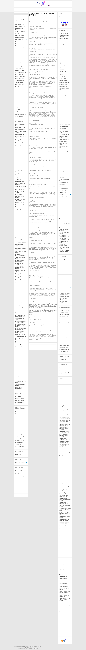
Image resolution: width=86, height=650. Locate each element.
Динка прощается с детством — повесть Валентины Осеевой (20, 316)
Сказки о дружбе (62, 42)
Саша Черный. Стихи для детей (20, 72)
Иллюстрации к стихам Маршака (64, 296)
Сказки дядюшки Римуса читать (64, 158)
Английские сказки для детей (64, 310)
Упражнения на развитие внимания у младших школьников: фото (64, 612)
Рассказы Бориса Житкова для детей (20, 212)
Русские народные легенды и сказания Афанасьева (20, 421)
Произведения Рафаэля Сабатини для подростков (19, 167)
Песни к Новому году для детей (20, 473)
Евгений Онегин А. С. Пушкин (20, 127)
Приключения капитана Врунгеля (20, 204)
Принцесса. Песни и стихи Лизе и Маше (20, 112)
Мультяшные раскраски (63, 578)
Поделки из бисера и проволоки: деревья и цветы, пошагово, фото (64, 439)
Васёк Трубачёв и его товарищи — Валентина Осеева (20, 310)
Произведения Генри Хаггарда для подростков (20, 171)
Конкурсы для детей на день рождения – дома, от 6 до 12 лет (64, 626)
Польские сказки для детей (63, 347)
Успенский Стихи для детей (19, 49)
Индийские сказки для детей (64, 339)
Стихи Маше (17, 90)
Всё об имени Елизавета (63, 359)
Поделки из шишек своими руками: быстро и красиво (63, 476)
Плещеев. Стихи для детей (19, 70)
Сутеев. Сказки (61, 194)
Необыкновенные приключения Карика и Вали (64, 114)
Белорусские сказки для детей (64, 330)
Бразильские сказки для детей (64, 345)
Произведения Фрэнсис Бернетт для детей (20, 274)
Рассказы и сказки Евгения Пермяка (19, 293)
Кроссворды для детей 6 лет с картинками (64, 589)
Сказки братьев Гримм (63, 208)
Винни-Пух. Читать (62, 76)
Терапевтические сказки (63, 156)
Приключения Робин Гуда (19, 440)
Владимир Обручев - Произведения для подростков (64, 239)
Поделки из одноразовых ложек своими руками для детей (64, 523)
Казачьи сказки (61, 202)
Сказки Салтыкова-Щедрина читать (64, 89)
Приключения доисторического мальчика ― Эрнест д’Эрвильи (20, 353)
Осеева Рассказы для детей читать (19, 319)
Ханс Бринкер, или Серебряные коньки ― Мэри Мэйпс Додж (20, 362)
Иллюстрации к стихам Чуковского (63, 299)
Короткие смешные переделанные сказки (18, 388)
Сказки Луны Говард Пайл (63, 38)
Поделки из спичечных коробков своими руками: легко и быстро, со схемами (64, 483)
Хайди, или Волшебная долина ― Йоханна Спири (20, 350)
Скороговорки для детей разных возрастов (20, 20)
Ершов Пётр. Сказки (62, 78)
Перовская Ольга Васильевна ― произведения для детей (20, 329)
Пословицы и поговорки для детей (20, 114)
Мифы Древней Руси (18, 413)
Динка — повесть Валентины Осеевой (20, 313)
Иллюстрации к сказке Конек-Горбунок (64, 285)
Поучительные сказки (62, 160)
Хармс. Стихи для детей (19, 82)
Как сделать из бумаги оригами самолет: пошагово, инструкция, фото (64, 414)
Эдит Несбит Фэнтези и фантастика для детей (63, 245)
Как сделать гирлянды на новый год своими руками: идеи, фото (64, 542)
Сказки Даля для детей (63, 80)
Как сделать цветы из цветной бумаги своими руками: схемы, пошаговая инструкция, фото (64, 390)
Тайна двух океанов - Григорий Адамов (64, 248)
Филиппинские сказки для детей (64, 341)
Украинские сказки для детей (64, 322)
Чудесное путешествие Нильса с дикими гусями (64, 36)
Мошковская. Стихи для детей (20, 43)
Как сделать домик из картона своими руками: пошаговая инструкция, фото (64, 406)
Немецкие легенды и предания (20, 436)
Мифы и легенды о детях (19, 411)
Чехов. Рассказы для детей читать (20, 242)
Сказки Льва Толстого (62, 71)
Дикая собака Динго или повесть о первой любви (20, 184)
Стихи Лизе (17, 92)
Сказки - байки (61, 50)
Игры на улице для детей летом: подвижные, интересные (64, 633)
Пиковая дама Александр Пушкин (20, 129)
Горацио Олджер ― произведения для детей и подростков (21, 227)
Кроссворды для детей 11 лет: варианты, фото (64, 596)
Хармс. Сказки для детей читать (64, 134)
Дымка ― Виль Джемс (18, 344)
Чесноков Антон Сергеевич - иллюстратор (64, 563)
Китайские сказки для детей (63, 320)
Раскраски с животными (63, 576)
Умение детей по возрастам (63, 586)
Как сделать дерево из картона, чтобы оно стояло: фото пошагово (64, 402)
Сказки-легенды (62, 46)
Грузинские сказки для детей (64, 326)
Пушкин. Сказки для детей (63, 33)
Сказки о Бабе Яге (62, 184)
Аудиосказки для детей (19, 17)
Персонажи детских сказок (63, 67)
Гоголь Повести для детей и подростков (19, 197)
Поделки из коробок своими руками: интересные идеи (63, 479)
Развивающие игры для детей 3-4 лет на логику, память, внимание (64, 623)
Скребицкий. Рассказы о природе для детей (20, 237)
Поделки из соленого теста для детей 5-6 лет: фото (64, 466)
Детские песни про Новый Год (20, 476)
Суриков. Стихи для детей (19, 68)
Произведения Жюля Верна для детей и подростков (20, 143)
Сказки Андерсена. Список (63, 171)
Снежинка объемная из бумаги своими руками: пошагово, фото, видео (64, 513)
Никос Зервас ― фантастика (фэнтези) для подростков (64, 251)
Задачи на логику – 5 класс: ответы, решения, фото (63, 616)
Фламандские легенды (19, 444)
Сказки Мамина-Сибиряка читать (64, 82)
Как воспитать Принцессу (63, 259)
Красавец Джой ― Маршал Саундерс (19, 347)
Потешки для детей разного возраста (19, 29)
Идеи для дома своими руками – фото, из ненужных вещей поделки (64, 410)
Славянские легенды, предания (20, 423)
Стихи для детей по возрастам (20, 107)
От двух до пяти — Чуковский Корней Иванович (64, 373)
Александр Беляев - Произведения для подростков (64, 236)
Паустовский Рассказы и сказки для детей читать (20, 200)
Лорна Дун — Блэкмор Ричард (20, 355)
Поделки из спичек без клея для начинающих (64, 487)
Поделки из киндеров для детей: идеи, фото (64, 517)
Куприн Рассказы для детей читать (19, 245)
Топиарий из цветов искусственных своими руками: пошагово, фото (64, 456)
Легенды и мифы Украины (19, 425)
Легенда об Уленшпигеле (19, 446)
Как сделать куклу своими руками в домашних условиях (64, 532)
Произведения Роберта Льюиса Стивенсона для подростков (20, 152)
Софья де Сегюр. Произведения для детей (20, 367)
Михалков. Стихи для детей (19, 37)
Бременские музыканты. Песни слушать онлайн (20, 483)
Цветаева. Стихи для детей (19, 78)
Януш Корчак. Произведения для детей (20, 370)
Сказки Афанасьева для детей (64, 204)
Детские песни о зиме (18, 478)
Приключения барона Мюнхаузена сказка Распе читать (64, 106)
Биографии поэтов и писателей (64, 381)
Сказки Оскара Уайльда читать (64, 95)
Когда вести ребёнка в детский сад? (64, 264)
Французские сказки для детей (64, 324)
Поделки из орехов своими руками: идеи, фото (63, 529)
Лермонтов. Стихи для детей (20, 31)
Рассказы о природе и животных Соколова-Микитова (20, 240)
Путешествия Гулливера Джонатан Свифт (63, 111)
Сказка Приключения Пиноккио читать (64, 120)
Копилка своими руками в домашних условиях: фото (63, 463)
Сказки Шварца (61, 177)
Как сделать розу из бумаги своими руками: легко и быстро (64, 490)
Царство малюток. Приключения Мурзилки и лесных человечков (64, 62)
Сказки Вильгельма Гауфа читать (64, 91)
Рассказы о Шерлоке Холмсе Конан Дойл (20, 339)
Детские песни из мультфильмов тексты (20, 486)
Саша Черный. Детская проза (20, 209)
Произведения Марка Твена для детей (20, 137)
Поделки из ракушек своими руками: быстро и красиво (63, 493)
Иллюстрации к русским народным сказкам (63, 291)
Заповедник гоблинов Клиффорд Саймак (64, 242)
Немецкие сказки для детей (63, 316)
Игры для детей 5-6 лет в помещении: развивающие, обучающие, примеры (63, 619)
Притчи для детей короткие (19, 398)
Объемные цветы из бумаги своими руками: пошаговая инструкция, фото (63, 435)
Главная (16, 14)
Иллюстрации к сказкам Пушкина (63, 288)
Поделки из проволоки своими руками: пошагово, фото (64, 536)
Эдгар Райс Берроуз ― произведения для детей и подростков (19, 224)
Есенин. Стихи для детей (19, 53)
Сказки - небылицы (62, 48)
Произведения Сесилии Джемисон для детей (19, 280)
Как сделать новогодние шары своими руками (64, 545)
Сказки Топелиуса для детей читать (64, 147)
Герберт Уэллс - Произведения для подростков (64, 230)
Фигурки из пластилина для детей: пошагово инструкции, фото (64, 460)
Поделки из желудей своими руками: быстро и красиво (64, 520)
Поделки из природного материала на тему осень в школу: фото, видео (65, 499)
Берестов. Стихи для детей (19, 45)
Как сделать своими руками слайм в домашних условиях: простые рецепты (65, 399)
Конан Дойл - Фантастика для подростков (64, 233)
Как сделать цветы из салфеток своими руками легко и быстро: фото (64, 421)
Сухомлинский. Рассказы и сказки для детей (20, 252)
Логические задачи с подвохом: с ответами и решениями (64, 609)
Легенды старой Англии (19, 442)
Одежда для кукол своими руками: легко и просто (64, 473)
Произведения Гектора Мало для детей (20, 287)
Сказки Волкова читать (63, 84)
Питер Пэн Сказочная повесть (64, 122)
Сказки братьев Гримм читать (64, 173)
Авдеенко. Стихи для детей (19, 88)
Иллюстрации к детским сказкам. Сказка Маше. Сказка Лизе (64, 294)
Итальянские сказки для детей (64, 328)
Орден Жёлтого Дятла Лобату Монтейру (64, 59)
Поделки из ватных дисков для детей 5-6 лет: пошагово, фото (64, 432)
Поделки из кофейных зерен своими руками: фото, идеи (64, 442)
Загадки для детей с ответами (20, 109)
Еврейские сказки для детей (63, 351)
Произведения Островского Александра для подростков (19, 255)
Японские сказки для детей (63, 318)
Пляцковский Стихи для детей (20, 51)
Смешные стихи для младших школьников (20, 385)
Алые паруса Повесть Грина (19, 189)
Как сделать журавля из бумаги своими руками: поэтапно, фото (64, 418)
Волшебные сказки (62, 192)
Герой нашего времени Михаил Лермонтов (20, 132)
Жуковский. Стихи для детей (20, 26)
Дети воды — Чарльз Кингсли (64, 218)
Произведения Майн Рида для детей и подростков (20, 158)
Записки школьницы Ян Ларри (20, 295)
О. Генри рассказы (18, 179)
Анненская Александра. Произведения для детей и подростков (19, 267)
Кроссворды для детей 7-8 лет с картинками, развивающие (64, 592)
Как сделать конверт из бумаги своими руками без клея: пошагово (64, 445)
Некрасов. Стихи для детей (19, 64)
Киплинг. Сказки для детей (63, 182)
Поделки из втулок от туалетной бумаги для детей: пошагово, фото (65, 453)
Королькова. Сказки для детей (64, 149)
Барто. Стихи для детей (19, 39)
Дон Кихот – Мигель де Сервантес (20, 336)
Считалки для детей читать (19, 116)
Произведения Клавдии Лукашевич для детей (19, 264)
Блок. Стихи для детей (19, 74)
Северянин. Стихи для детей (20, 84)
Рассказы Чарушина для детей (20, 194)
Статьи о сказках (18, 454)
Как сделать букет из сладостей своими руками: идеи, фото (64, 425)
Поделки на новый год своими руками (64, 551)
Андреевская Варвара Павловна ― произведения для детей (20, 322)
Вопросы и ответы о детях (63, 370)
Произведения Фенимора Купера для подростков (20, 155)
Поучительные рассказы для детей (20, 217)
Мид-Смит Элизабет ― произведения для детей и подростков (19, 283)
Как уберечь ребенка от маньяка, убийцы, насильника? (64, 267)
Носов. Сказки (61, 186)
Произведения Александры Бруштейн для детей (19, 261)
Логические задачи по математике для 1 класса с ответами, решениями (65, 599)
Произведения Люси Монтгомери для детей (20, 277)
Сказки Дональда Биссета (63, 126)
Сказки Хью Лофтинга (62, 65)
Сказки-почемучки (62, 52)
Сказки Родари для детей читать (64, 206)
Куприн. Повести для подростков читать (20, 249)
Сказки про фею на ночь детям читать (64, 137)
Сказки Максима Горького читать (64, 162)
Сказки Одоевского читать (63, 128)
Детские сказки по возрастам (64, 139)
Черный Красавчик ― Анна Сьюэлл (19, 342)
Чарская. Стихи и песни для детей (20, 86)
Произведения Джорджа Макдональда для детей (19, 290)
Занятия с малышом (62, 269)
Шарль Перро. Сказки (62, 190)
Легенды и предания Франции (20, 438)
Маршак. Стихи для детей (19, 35)
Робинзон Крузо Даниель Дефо (20, 334)
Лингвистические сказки (63, 154)
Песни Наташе (17, 480)
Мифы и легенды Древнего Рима (20, 434)
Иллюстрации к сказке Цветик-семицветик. (64, 281)
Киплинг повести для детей (19, 181)
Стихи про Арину (18, 98)
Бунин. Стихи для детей (19, 66)
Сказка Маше (61, 69)
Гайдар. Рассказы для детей (19, 134)
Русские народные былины (63, 175)
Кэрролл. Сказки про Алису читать (63, 98)
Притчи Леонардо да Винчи (19, 402)
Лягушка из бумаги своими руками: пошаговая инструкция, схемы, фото (64, 449)
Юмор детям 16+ (18, 379)
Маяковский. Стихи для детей (20, 76)
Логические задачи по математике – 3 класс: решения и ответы (65, 603)
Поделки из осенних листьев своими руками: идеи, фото (64, 503)
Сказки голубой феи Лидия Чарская (63, 144)
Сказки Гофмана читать (63, 86)
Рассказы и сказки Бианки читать (20, 214)
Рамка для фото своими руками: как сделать (64, 506)
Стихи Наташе (17, 96)
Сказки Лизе (61, 74)
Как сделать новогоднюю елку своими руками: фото (64, 548)
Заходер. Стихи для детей (19, 47)
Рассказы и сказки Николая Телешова (19, 192)
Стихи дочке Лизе (18, 94)
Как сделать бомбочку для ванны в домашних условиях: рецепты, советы (65, 509)
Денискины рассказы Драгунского (20, 186)
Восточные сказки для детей (64, 314)
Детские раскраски (62, 574)
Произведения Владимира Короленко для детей (19, 332)
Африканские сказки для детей (64, 349)
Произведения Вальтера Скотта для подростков (20, 161)
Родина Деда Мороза (62, 271)
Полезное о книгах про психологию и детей (63, 368)
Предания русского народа (19, 415)
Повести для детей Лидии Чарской (21, 307)
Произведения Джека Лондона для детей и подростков (20, 140)
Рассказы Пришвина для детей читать (20, 230)
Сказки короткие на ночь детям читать (64, 132)
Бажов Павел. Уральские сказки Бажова (64, 211)
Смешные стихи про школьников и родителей (20, 382)
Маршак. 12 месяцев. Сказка (64, 196)
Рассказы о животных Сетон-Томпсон (20, 234)
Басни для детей (18, 396)
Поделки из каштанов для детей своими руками (64, 539)
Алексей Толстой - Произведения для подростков (64, 227)
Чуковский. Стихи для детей (19, 33)
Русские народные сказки (63, 200)
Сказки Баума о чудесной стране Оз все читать (64, 152)
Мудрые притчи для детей (19, 400)
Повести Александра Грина (19, 202)
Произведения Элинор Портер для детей (20, 271)
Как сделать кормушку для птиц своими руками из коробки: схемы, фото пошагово (64, 395)
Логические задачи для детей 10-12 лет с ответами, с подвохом (64, 606)
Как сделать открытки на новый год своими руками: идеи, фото (64, 554)
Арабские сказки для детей (63, 312)
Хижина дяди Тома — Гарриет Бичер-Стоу (20, 358)
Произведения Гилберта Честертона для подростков (19, 149)
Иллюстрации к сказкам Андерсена (63, 302)
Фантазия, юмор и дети (63, 261)
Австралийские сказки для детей (64, 343)
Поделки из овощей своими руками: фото (63, 526)
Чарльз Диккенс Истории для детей (20, 207)
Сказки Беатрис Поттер (63, 40)
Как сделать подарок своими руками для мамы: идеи (64, 496)
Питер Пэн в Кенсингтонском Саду (65, 124)
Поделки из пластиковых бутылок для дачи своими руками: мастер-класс (64, 469)
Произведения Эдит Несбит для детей (20, 174)
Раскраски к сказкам (62, 572)
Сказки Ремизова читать (63, 141)
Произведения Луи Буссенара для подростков (20, 164)
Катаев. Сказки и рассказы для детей (64, 180)
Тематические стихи (18, 22)
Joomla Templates (76, 649)
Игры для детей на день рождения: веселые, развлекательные (63, 630)
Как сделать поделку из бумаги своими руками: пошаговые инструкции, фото (64, 428)
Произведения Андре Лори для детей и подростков (20, 146)
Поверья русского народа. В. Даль (20, 418)
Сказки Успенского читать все (64, 198)
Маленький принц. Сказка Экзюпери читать (63, 101)
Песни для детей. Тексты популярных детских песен (19, 471)
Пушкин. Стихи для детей (19, 24)
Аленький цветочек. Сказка (63, 188)
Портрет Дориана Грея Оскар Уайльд (20, 177)
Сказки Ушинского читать (63, 103)
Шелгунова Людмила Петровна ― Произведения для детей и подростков (20, 325)
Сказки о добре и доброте (63, 44)
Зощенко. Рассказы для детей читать (20, 258)
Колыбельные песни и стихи (20, 462)
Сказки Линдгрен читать (63, 93)
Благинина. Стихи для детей (20, 41)
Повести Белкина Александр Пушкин (20, 125)
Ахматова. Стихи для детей (19, 80)
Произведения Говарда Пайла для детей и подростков (20, 220)
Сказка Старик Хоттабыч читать (64, 117)
